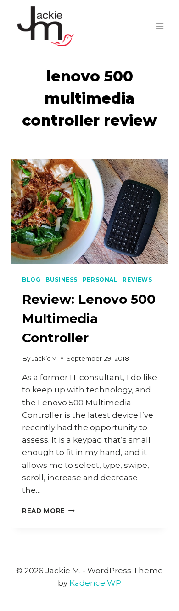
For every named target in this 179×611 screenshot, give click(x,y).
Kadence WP (95, 583)
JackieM (44, 358)
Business (61, 279)
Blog (31, 279)
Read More (48, 510)
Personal (100, 279)
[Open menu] (159, 26)
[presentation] (89, 211)
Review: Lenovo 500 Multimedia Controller (89, 318)
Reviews (137, 279)
